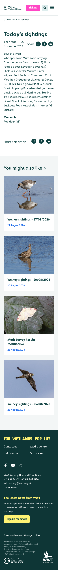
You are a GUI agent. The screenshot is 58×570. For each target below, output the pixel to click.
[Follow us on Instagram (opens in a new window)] (20, 465)
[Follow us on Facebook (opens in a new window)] (5, 465)
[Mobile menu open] (52, 8)
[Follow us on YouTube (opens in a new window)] (13, 465)
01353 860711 (11, 487)
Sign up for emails (17, 519)
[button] (38, 44)
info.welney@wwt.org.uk (17, 483)
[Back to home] (48, 547)
